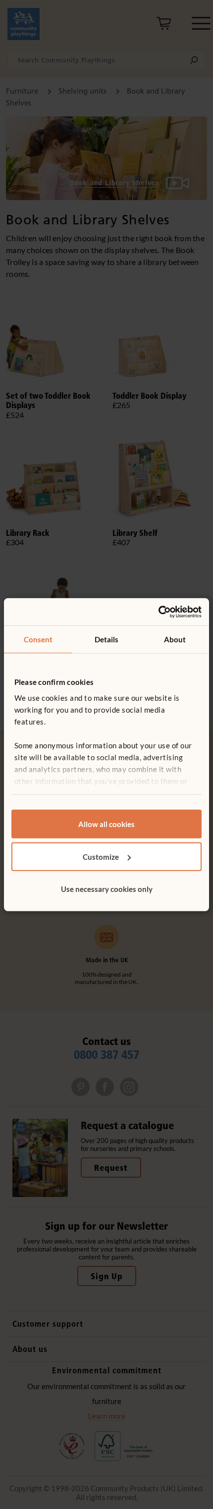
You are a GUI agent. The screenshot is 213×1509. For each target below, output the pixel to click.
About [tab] (175, 639)
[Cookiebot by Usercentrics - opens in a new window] (158, 611)
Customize (101, 856)
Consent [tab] (38, 639)
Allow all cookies (106, 824)
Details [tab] (107, 639)
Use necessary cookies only (107, 889)
